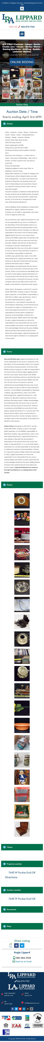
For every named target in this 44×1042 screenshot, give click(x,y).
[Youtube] (20, 1009)
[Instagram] (27, 1009)
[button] (22, 8)
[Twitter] (16, 1009)
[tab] (22, 124)
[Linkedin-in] (24, 1009)
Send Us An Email (24, 961)
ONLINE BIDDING (22, 62)
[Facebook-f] (12, 1009)
